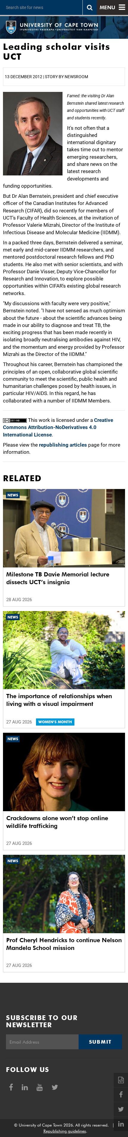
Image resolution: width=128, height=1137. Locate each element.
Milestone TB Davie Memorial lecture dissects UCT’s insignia (57, 578)
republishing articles (63, 445)
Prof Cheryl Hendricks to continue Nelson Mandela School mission (64, 944)
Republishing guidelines (64, 1131)
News (12, 495)
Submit (100, 1042)
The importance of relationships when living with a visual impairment (59, 699)
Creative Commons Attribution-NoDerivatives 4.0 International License (58, 427)
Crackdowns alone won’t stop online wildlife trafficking (57, 821)
